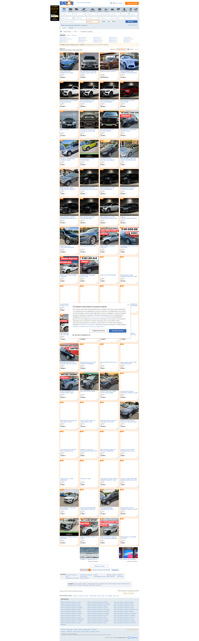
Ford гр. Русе (63, 37)
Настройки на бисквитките (80, 326)
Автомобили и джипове (86, 31)
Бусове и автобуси (84, 578)
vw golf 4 (103, 595)
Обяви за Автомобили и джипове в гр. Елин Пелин (125, 622)
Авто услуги (120, 576)
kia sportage (80, 595)
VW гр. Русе (127, 42)
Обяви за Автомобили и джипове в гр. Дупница (97, 605)
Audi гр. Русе (63, 40)
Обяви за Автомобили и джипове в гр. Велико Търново (126, 609)
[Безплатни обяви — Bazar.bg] (67, 3)
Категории (74, 35)
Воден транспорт (111, 576)
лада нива (110, 595)
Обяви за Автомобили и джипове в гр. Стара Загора (98, 604)
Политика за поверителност (97, 326)
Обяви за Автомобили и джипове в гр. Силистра (124, 617)
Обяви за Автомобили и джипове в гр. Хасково (97, 607)
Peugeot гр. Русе (98, 40)
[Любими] (111, 3)
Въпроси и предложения (132, 629)
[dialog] (99, 320)
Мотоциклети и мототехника (72, 578)
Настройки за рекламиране (87, 324)
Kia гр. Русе (81, 42)
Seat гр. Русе (127, 40)
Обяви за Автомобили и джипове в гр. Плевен (71, 605)
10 (108, 570)
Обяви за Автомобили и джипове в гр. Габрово (71, 611)
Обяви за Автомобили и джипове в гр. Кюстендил (98, 611)
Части (67, 576)
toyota (114, 595)
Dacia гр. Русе (82, 39)
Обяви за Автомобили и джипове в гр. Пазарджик (72, 607)
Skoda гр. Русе (113, 37)
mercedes (75, 595)
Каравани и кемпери (111, 574)
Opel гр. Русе (97, 37)
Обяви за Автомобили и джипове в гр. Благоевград (98, 609)
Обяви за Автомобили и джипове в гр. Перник (124, 607)
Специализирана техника (99, 576)
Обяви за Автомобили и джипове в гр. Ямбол (71, 615)
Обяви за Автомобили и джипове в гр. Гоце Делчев (125, 613)
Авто (75, 31)
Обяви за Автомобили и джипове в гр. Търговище (72, 620)
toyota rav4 (86, 595)
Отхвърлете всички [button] (98, 330)
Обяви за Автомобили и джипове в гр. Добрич (124, 611)
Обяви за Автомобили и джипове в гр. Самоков (97, 619)
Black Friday (69, 631)
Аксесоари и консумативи (86, 574)
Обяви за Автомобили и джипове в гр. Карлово (71, 617)
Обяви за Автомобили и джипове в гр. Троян (97, 622)
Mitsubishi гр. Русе (128, 39)
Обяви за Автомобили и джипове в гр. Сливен (124, 605)
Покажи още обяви (99, 566)
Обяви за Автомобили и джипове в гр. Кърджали (124, 615)
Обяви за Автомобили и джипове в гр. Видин (97, 617)
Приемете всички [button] (117, 330)
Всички (68, 35)
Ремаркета (119, 574)
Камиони (96, 574)
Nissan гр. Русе (97, 39)
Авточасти (94, 629)
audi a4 (98, 595)
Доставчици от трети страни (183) (97, 317)
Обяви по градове (85, 631)
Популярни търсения (95, 631)
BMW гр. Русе (64, 42)
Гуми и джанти (83, 576)
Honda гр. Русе (113, 40)
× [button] (128, 304)
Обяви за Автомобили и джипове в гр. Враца (123, 604)
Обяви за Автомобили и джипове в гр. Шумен (71, 609)
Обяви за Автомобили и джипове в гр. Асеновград (98, 613)
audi (106, 595)
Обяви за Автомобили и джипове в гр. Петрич (124, 619)
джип (117, 595)
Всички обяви (67, 31)
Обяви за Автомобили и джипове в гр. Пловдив (97, 602)
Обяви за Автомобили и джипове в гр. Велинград (98, 620)
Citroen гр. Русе (82, 37)
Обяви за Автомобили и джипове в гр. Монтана (97, 615)
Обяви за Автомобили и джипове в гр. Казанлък (71, 613)
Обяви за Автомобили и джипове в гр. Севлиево (124, 620)
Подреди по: (113, 49)
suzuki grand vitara (92, 595)
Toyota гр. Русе (113, 39)
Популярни (62, 35)
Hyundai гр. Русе (82, 40)
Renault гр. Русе (97, 42)
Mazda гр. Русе (113, 42)
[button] (81, 335)
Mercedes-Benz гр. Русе (66, 39)
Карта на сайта (76, 631)
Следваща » (115, 570)
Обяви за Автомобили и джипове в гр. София (71, 602)
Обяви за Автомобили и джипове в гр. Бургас (71, 604)
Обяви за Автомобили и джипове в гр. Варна (123, 602)
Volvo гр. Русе (127, 37)
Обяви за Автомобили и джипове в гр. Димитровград (72, 619)
